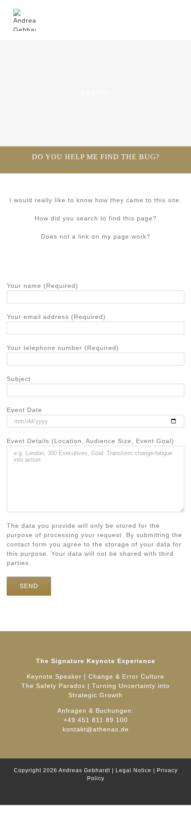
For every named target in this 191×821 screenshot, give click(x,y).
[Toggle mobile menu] (174, 13)
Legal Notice (133, 770)
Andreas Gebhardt (84, 770)
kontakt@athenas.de (96, 729)
